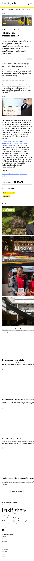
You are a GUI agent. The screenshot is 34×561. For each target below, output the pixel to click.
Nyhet (29, 59)
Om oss (4, 536)
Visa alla (30, 203)
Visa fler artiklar (17, 491)
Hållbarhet (17, 9)
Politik (23, 9)
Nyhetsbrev (5, 539)
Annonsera (4, 541)
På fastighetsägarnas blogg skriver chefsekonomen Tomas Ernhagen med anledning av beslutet (14, 143)
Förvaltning (10, 9)
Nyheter (4, 9)
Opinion (28, 9)
